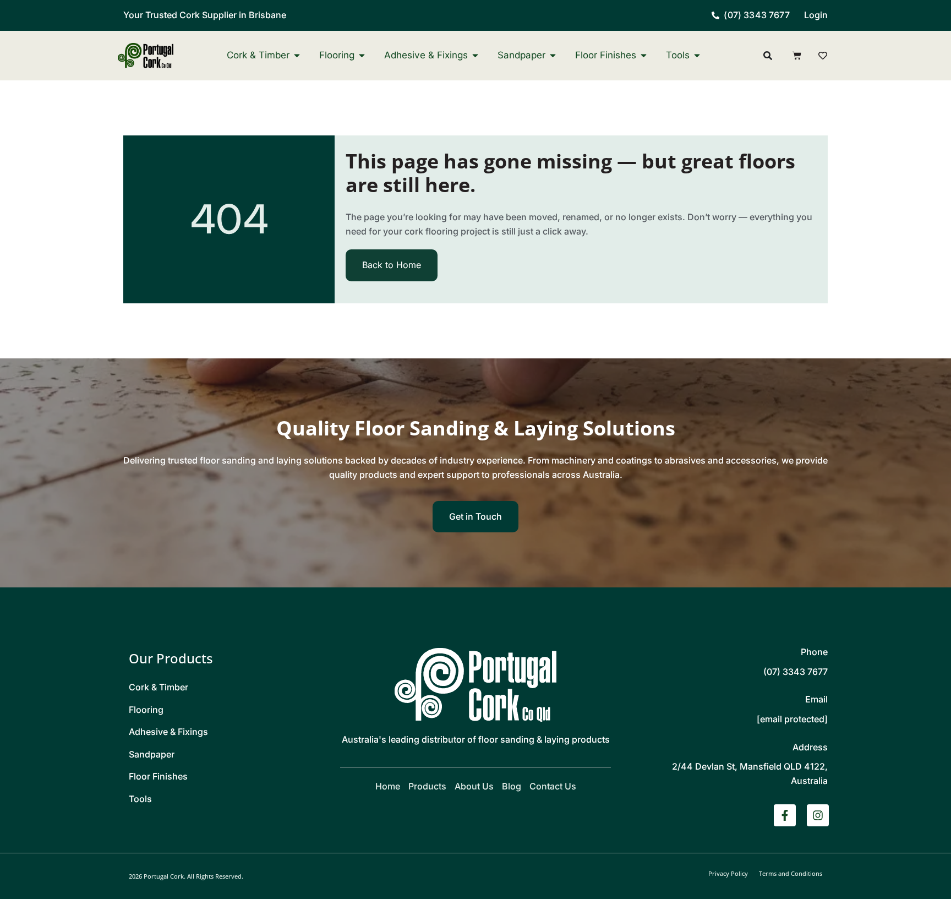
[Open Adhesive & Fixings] (475, 55)
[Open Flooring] (362, 55)
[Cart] (797, 56)
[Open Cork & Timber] (297, 55)
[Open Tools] (697, 55)
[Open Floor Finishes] (643, 55)
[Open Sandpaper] (553, 55)
